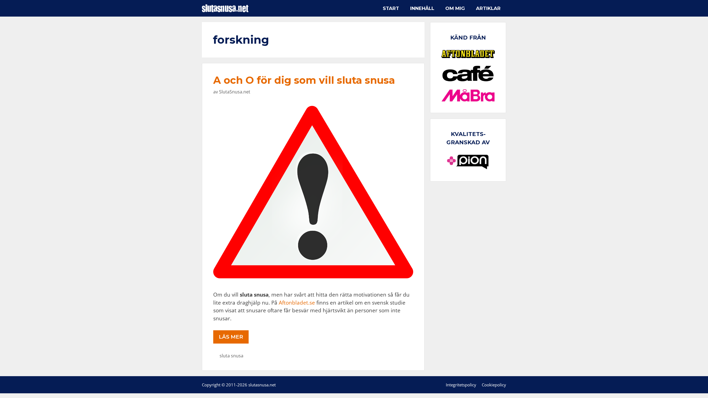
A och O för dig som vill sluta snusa (304, 80)
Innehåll (422, 8)
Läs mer (231, 337)
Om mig (455, 8)
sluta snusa (231, 356)
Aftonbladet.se (297, 302)
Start (391, 8)
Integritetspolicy (461, 384)
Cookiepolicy (494, 384)
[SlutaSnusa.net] (226, 8)
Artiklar (488, 8)
